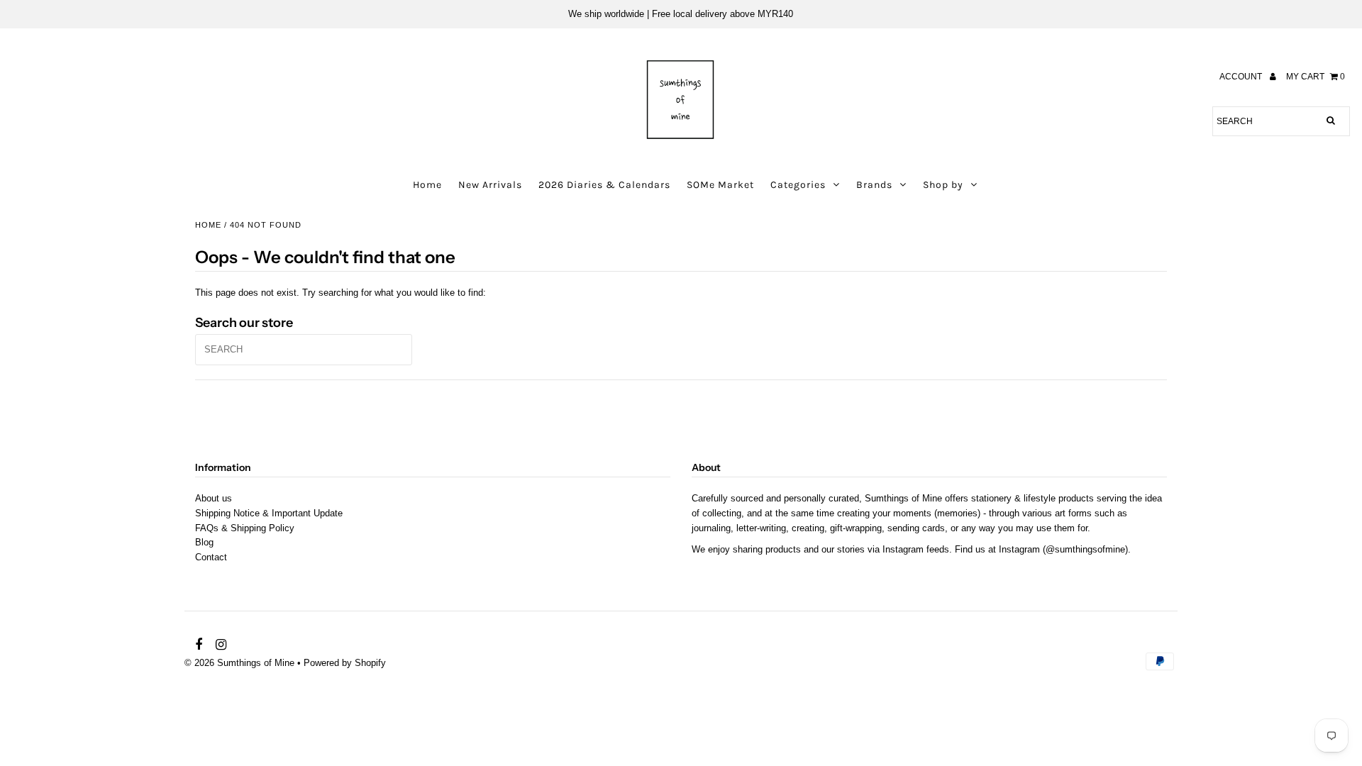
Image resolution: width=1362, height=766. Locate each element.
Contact (211, 557)
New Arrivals (490, 185)
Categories (798, 185)
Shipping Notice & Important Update (269, 513)
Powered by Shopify (345, 662)
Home (427, 185)
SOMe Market (720, 185)
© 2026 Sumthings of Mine (239, 662)
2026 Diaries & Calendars (604, 185)
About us (213, 498)
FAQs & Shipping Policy (244, 528)
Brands (874, 185)
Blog (204, 542)
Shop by (943, 185)
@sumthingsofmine (1085, 549)
